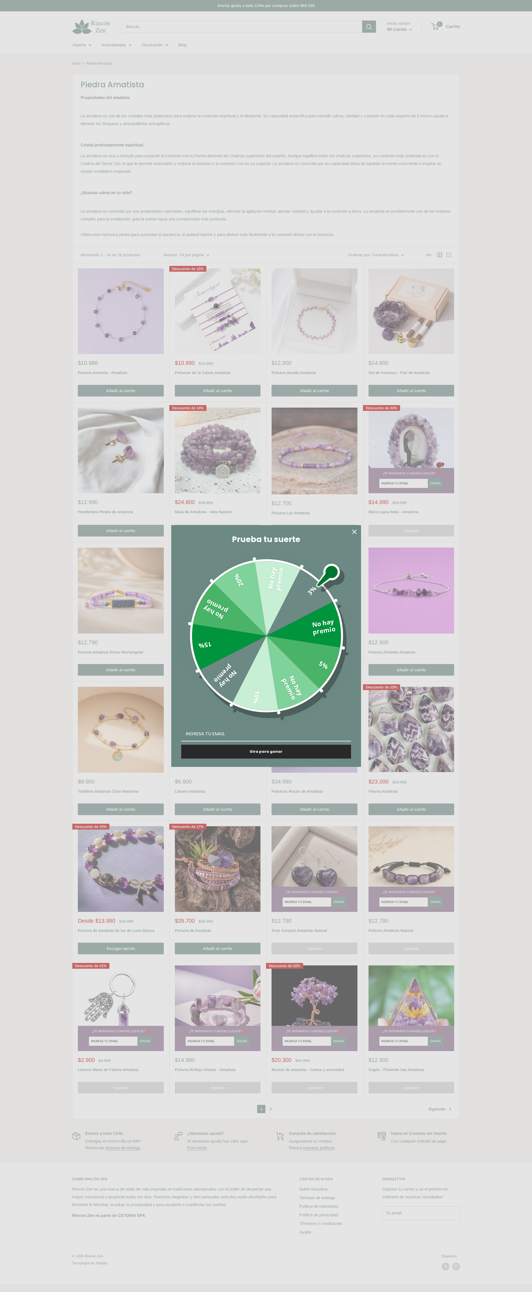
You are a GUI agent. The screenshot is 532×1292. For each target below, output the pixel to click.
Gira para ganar (266, 751)
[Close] (354, 531)
